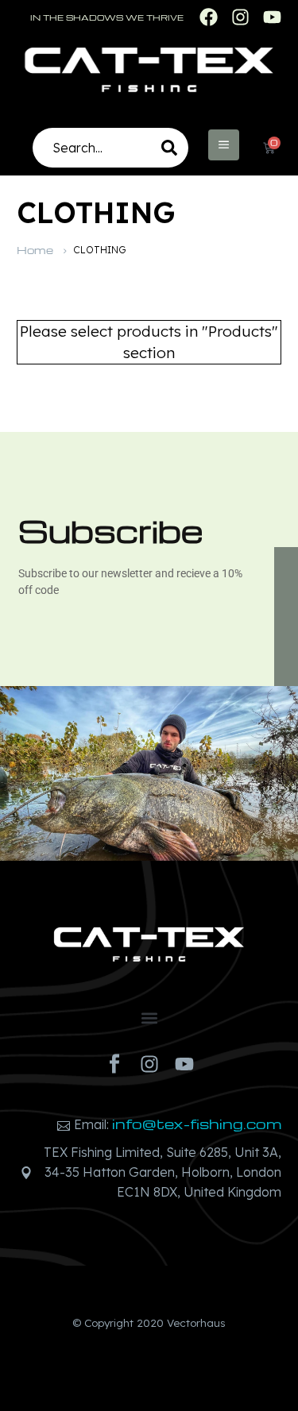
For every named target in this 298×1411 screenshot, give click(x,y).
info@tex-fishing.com (196, 1123)
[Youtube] (184, 1064)
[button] (149, 1017)
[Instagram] (149, 1064)
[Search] (169, 148)
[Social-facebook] (114, 1064)
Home (35, 249)
